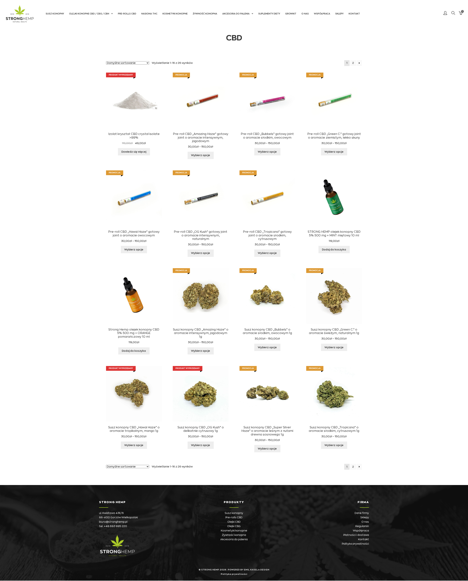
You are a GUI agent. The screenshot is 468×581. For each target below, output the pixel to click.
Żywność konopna (205, 14)
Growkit (290, 14)
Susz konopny (55, 14)
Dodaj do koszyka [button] (334, 249)
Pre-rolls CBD (127, 14)
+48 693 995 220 (115, 526)
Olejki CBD (234, 521)
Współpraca (322, 14)
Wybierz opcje (200, 155)
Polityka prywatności (355, 543)
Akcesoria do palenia (236, 14)
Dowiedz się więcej (133, 151)
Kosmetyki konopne (175, 14)
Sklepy (339, 14)
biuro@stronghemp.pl (113, 521)
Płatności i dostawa (356, 535)
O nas (305, 14)
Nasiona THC (149, 14)
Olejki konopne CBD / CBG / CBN (89, 14)
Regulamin (362, 526)
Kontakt (354, 14)
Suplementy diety (269, 14)
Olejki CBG (234, 526)
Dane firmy (362, 513)
